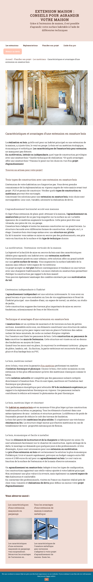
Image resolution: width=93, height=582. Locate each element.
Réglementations (30, 45)
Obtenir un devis (13, 51)
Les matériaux (39, 59)
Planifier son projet (50, 45)
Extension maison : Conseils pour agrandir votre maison (54, 15)
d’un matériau (47, 365)
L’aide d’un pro (70, 45)
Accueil (8, 59)
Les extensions (12, 45)
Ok (46, 579)
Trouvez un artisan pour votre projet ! (24, 170)
